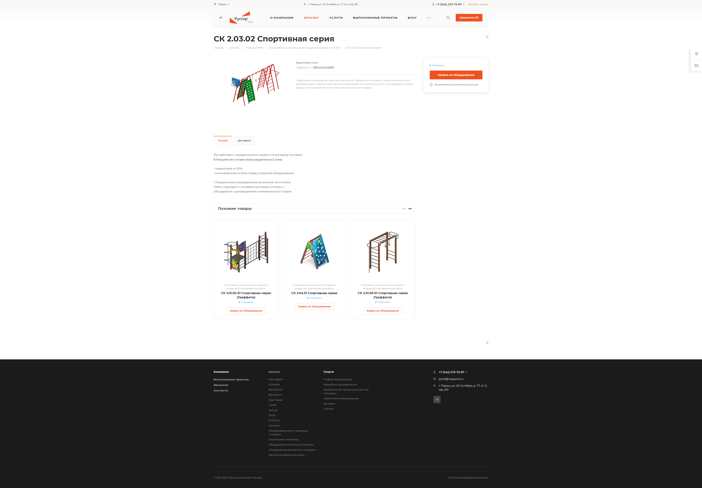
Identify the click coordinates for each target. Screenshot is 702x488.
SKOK (272, 415)
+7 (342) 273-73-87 (449, 4)
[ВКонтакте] (437, 399)
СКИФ (272, 405)
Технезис (274, 425)
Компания (221, 371)
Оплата (223, 140)
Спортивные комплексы (284, 439)
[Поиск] (448, 17)
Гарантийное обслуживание (341, 398)
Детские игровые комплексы (286, 454)
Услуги (329, 371)
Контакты (221, 390)
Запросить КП (469, 17)
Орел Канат (276, 399)
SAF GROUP (276, 389)
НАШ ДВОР (276, 379)
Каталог (275, 371)
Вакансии (221, 385)
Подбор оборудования (338, 379)
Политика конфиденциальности (468, 477)
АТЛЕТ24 (274, 420)
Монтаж (329, 408)
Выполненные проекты (231, 379)
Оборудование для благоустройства (291, 444)
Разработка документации (340, 384)
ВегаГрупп (275, 394)
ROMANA (274, 384)
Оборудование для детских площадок (292, 449)
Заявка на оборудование (456, 75)
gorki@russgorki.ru (451, 379)
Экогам (273, 410)
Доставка (244, 140)
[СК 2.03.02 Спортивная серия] (254, 86)
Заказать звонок (478, 4)
